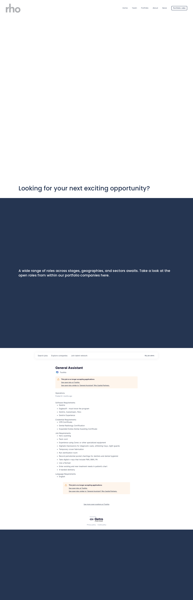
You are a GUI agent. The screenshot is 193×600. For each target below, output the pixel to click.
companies (59, 355)
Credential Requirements (65, 420)
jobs (43, 355)
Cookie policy (102, 525)
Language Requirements (65, 474)
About (155, 8)
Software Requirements (65, 403)
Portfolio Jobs (179, 8)
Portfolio (144, 8)
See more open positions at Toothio (96, 504)
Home (125, 8)
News (164, 8)
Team (134, 8)
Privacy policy (91, 525)
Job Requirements (63, 433)
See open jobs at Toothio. (70, 382)
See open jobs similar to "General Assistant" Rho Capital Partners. (85, 385)
